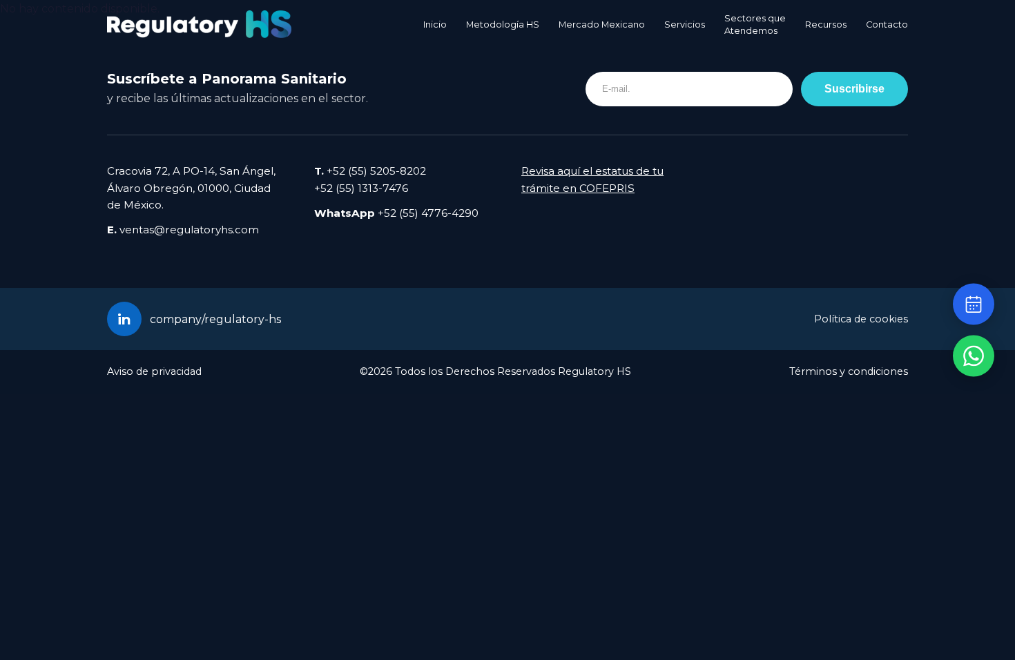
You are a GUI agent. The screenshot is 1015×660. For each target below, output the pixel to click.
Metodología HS (502, 24)
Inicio (435, 24)
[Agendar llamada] (973, 304)
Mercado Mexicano (602, 24)
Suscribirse (854, 88)
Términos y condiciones (848, 371)
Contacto (887, 24)
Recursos (826, 24)
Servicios (684, 24)
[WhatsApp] (973, 356)
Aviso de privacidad (154, 371)
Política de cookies (861, 319)
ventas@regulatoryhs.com (189, 229)
